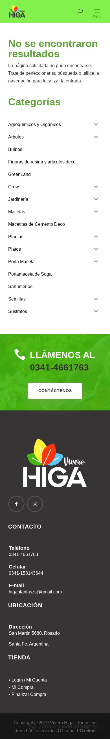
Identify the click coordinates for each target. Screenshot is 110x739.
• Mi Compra (21, 687)
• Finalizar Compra (27, 694)
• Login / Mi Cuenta (28, 680)
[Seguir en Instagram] (35, 504)
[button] (63, 726)
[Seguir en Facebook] (16, 504)
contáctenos (55, 390)
